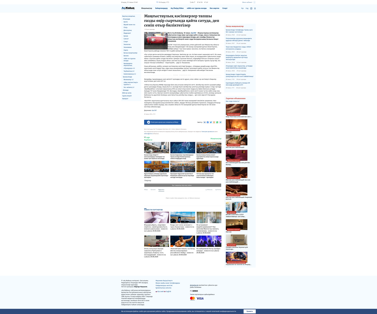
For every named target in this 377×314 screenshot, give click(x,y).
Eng (247, 8)
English (168, 291)
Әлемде (126, 90)
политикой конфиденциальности (223, 311)
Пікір (125, 27)
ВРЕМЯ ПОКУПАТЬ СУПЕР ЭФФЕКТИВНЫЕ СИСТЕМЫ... (236, 214)
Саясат (126, 39)
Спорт (224, 8)
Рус (242, 8)
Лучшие (153, 189)
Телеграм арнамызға (208, 131)
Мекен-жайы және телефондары (168, 283)
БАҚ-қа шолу (126, 93)
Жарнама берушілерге (164, 281)
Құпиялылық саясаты (163, 288)
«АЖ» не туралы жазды (197, 8)
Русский (161, 291)
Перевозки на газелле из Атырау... (238, 263)
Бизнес (126, 56)
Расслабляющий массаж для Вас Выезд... (238, 163)
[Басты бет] (128, 8)
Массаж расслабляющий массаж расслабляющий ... (238, 180)
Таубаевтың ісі (129, 71)
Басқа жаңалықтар (130, 53)
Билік (126, 22)
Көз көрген (214, 8)
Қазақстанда (127, 77)
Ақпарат (125, 99)
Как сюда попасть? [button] (232, 101)
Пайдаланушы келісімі (164, 285)
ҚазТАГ (193, 33)
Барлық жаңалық (128, 16)
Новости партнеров (153, 210)
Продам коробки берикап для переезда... (237, 247)
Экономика (128, 47)
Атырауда (126, 19)
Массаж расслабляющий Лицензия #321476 (239, 197)
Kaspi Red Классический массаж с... (239, 116)
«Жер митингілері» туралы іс (131, 83)
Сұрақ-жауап (127, 96)
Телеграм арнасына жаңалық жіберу (164, 122)
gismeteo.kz (194, 285)
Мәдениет (127, 33)
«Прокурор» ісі (129, 68)
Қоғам (126, 36)
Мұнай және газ (129, 25)
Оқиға (126, 50)
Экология (127, 44)
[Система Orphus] (194, 291)
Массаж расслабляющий (235, 146)
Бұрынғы (161, 189)
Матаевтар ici (129, 79)
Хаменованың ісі (130, 74)
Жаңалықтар (146, 8)
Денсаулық (128, 30)
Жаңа (146, 189)
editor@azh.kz (148, 133)
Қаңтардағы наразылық (128, 64)
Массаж (232, 131)
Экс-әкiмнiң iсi (129, 87)
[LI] (194, 281)
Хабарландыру (161, 8)
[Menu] (255, 8)
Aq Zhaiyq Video (177, 8)
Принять (250, 311)
